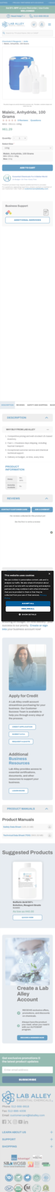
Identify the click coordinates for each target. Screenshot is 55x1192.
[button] (27, 614)
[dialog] (27, 596)
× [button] (49, 574)
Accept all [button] (28, 604)
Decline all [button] (27, 609)
